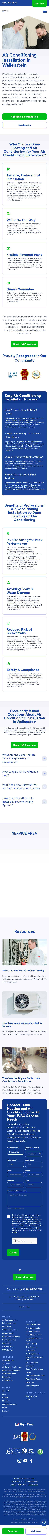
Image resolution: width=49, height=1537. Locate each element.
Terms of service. (33, 1484)
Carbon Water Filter (33, 1325)
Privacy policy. (22, 1484)
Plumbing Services (32, 1354)
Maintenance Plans (9, 1404)
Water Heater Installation (35, 1376)
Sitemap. (14, 1484)
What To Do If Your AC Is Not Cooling (23, 970)
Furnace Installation (9, 1330)
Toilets (28, 1372)
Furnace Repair (8, 1333)
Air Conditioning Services (12, 1367)
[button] (40, 1452)
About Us (6, 1391)
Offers (4, 1408)
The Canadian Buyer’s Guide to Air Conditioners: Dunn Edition (21, 1080)
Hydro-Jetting (31, 1344)
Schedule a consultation (24, 116)
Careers (5, 1398)
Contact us (24, 125)
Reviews (5, 1411)
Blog (4, 1394)
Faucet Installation (33, 1331)
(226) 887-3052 (9, 3)
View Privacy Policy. (25, 1230)
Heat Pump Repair (9, 1340)
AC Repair (6, 1364)
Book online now (24, 1277)
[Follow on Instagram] (19, 1461)
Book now (13, 1531)
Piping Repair (30, 1350)
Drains (28, 1399)
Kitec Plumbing (31, 1347)
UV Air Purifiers (7, 1350)
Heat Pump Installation (11, 1337)
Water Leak (30, 1382)
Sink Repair (30, 1366)
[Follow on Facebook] (31, 1461)
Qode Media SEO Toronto (28, 1519)
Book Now (39, 3)
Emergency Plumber (33, 1328)
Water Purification (32, 1386)
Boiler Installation (8, 1323)
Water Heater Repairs (34, 1379)
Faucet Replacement (33, 1335)
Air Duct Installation (9, 1320)
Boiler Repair (7, 1326)
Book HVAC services (24, 344)
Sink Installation (32, 1363)
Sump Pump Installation (35, 1369)
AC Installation (8, 1360)
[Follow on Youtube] (25, 1461)
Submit (13, 1252)
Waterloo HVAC (8, 1347)
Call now (36, 1531)
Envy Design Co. (32, 1522)
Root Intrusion (31, 1396)
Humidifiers (6, 1343)
